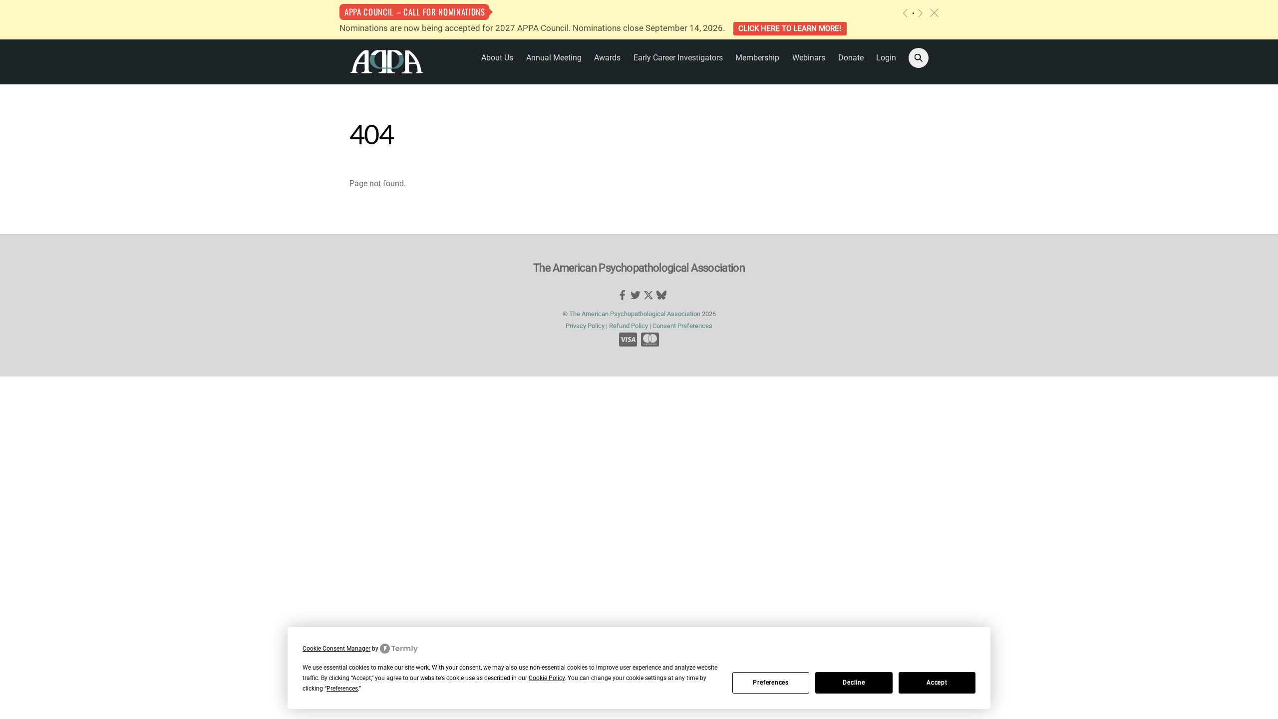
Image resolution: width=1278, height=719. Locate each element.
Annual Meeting (554, 57)
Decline (854, 682)
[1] (913, 13)
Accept (937, 682)
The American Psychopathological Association (634, 314)
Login (886, 57)
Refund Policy (628, 326)
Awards (607, 57)
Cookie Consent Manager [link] (336, 648)
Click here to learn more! (789, 28)
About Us (497, 57)
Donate (851, 57)
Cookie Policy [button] (547, 678)
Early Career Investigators (678, 57)
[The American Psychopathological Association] (386, 61)
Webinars (808, 57)
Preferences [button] (342, 688)
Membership (757, 57)
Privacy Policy (585, 326)
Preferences (771, 682)
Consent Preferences (682, 326)
